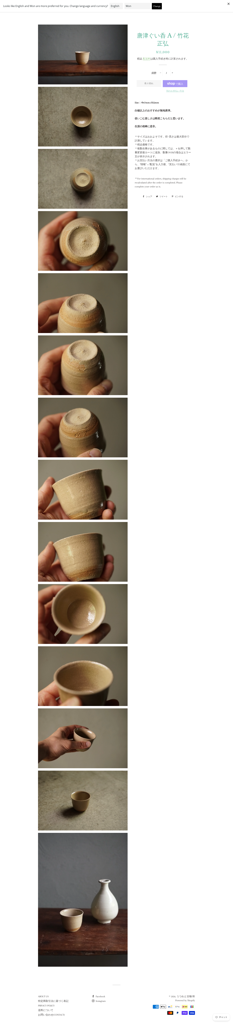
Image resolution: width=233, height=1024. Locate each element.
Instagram (100, 1001)
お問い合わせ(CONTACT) (51, 1014)
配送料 (146, 58)
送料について (45, 1010)
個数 (153, 73)
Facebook (100, 996)
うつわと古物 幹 (186, 996)
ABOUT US (43, 996)
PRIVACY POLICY (46, 1005)
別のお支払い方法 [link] (175, 91)
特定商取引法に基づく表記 (53, 1001)
